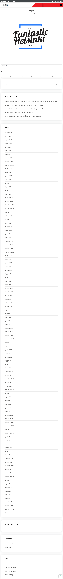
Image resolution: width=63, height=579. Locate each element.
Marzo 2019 (8, 455)
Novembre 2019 (9, 426)
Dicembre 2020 (9, 379)
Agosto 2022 (8, 306)
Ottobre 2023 (8, 255)
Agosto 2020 (8, 393)
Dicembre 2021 (9, 335)
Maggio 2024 (8, 230)
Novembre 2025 (9, 165)
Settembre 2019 (9, 433)
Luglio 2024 (8, 223)
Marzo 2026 (8, 150)
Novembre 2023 (9, 252)
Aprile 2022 (8, 321)
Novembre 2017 (9, 509)
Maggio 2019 (8, 447)
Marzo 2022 (8, 324)
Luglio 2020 (8, 397)
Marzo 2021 (8, 368)
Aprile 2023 (8, 277)
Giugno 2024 (8, 226)
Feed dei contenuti (10, 567)
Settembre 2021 (9, 346)
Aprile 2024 (8, 234)
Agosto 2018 (8, 480)
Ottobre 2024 (8, 212)
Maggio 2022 (8, 317)
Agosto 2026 (8, 132)
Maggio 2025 (8, 187)
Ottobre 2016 (8, 513)
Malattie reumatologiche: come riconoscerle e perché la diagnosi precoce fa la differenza (31, 101)
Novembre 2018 (9, 469)
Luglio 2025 (8, 179)
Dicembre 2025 (9, 161)
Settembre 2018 (9, 476)
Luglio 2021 (8, 353)
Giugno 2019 (8, 444)
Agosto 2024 (8, 219)
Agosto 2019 (8, 437)
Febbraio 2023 (9, 284)
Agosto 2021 (8, 350)
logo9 (31, 10)
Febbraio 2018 (9, 498)
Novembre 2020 (9, 382)
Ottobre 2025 (8, 168)
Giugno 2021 (8, 357)
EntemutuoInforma (10, 544)
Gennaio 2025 (9, 201)
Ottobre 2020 (8, 386)
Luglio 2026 (8, 136)
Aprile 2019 (8, 451)
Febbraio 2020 (9, 415)
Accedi (7, 564)
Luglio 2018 (8, 484)
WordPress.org (9, 574)
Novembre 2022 (9, 295)
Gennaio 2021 (9, 375)
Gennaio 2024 (9, 245)
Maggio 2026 (8, 143)
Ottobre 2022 (8, 299)
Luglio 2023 (8, 266)
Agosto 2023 (8, 263)
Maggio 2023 (8, 274)
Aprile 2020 (8, 408)
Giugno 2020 (8, 400)
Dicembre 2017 (9, 505)
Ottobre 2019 (8, 429)
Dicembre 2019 (9, 422)
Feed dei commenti (10, 571)
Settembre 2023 (9, 259)
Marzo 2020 (8, 411)
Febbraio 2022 (9, 328)
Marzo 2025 (8, 194)
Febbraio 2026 (9, 154)
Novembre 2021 (9, 339)
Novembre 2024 (9, 208)
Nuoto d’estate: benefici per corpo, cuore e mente (19, 112)
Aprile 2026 (8, 147)
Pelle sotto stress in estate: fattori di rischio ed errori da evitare (23, 116)
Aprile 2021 (8, 364)
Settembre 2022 (9, 302)
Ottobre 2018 (8, 473)
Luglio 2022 (8, 310)
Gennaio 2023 (9, 288)
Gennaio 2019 (9, 462)
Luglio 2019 (8, 440)
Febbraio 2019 (9, 458)
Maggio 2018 (8, 491)
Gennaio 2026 (9, 158)
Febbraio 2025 (9, 197)
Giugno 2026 (8, 140)
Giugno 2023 (8, 270)
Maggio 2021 (8, 360)
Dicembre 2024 (9, 205)
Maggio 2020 (8, 404)
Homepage (8, 547)
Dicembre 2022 (9, 292)
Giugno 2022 (8, 313)
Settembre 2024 (9, 216)
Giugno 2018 (8, 487)
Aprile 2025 (8, 190)
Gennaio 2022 (9, 331)
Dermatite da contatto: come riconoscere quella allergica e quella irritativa (27, 109)
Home (28, 13)
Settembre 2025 (9, 172)
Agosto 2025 (8, 176)
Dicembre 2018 (9, 465)
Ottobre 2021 (8, 342)
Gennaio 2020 (9, 418)
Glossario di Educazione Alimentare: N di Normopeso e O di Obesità (24, 105)
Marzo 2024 (8, 237)
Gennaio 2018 (9, 502)
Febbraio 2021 (9, 371)
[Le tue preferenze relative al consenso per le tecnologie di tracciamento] (60, 576)
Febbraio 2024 (9, 241)
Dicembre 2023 (9, 248)
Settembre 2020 (9, 389)
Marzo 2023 (8, 281)
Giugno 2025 (8, 183)
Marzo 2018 (8, 494)
